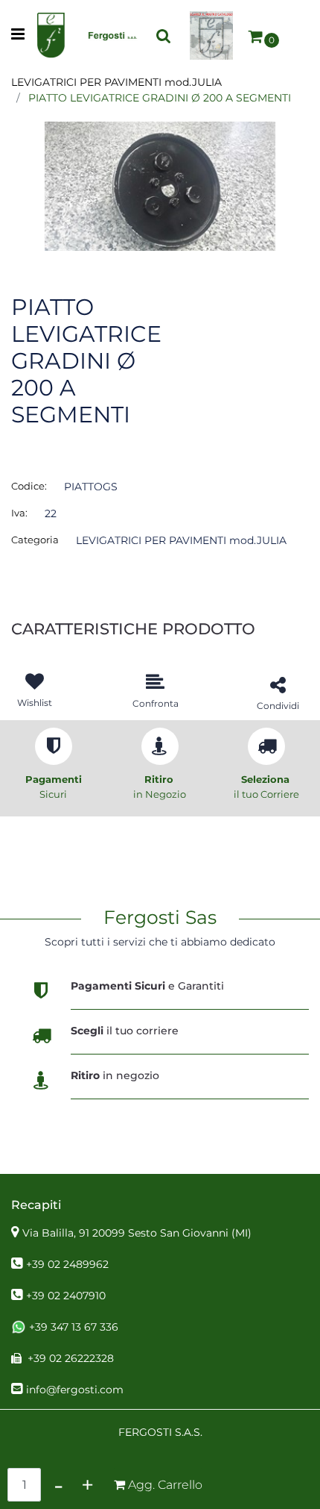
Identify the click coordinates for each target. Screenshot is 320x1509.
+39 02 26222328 (71, 1358)
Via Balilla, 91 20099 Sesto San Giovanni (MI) (137, 1233)
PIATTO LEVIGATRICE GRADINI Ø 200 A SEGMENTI (159, 97)
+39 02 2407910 (66, 1295)
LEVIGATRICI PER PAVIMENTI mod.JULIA (116, 82)
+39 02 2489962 (67, 1264)
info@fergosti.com (75, 1389)
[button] (160, 185)
